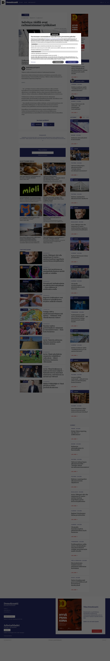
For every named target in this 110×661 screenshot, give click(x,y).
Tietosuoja (33, 62)
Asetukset (58, 62)
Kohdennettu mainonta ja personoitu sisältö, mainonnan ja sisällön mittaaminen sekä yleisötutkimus (53, 47)
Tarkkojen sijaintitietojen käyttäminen (39, 53)
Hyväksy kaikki (72, 62)
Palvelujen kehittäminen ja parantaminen (40, 49)
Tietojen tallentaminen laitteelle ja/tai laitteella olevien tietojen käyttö (46, 46)
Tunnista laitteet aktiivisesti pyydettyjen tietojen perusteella (44, 55)
